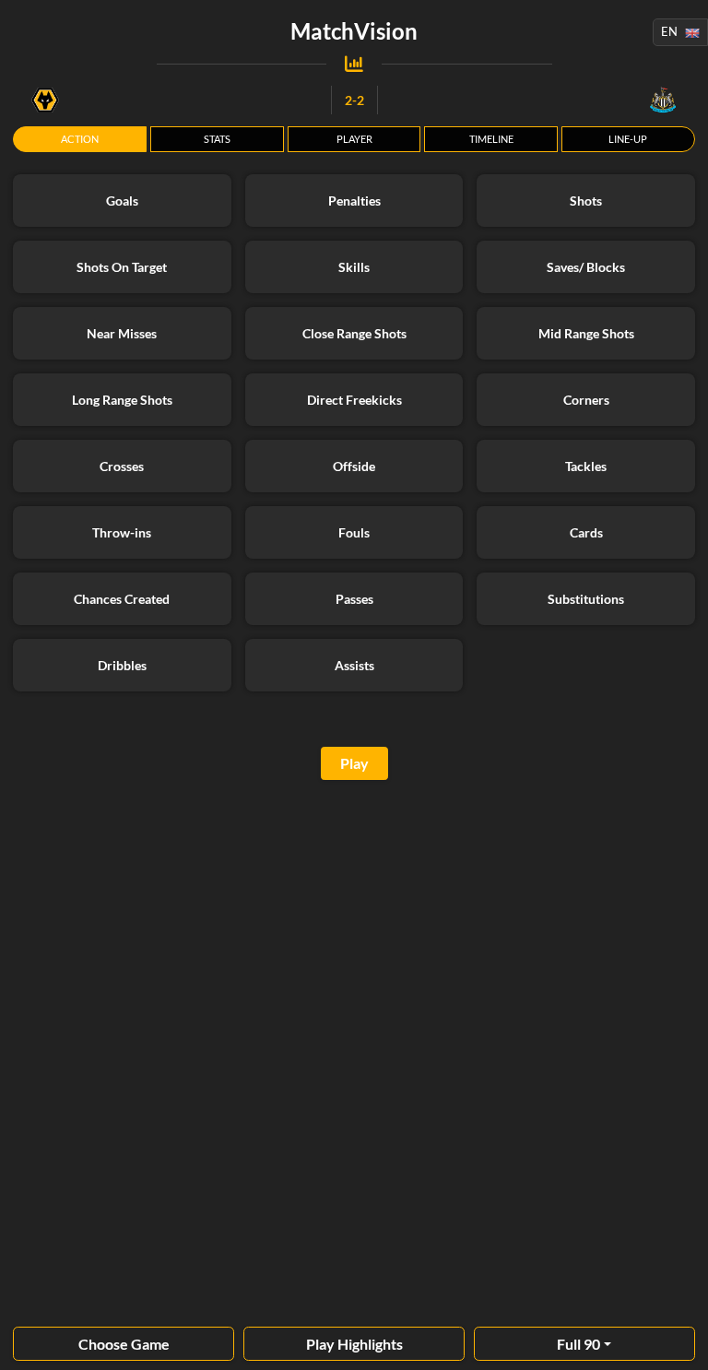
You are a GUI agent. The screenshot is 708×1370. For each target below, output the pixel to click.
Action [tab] (80, 139)
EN (669, 31)
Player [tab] (354, 139)
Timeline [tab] (491, 139)
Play (354, 763)
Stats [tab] (217, 139)
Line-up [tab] (627, 139)
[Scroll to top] (680, 1342)
